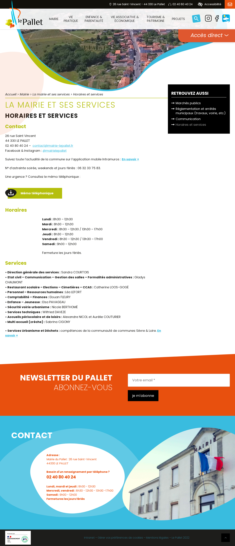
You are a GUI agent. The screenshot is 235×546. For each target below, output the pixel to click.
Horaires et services (191, 124)
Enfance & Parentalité (94, 19)
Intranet (89, 538)
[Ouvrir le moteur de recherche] (196, 19)
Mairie (53, 19)
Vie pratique (71, 19)
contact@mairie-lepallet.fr (53, 145)
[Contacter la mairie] (230, 4)
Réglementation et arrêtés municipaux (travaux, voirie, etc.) (201, 111)
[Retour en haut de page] (225, 537)
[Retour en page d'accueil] (24, 14)
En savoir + (130, 159)
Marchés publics (188, 103)
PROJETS (178, 19)
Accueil (10, 94)
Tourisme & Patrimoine (156, 19)
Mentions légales (157, 538)
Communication (188, 119)
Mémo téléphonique (37, 193)
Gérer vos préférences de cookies (120, 538)
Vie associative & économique (125, 19)
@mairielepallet (55, 150)
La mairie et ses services (51, 94)
